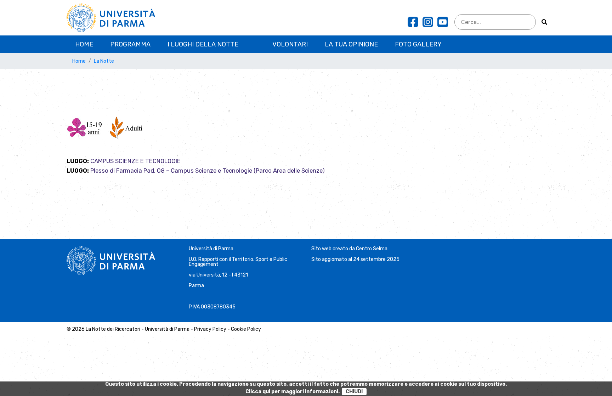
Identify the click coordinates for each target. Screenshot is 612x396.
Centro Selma (371, 249)
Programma (130, 44)
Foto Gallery (418, 44)
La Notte (104, 61)
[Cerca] (544, 22)
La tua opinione (351, 44)
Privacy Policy (210, 329)
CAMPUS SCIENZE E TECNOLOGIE (135, 160)
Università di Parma (211, 249)
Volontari (290, 44)
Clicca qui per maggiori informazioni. (292, 392)
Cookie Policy (246, 329)
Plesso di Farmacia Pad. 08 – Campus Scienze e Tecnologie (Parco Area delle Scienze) (207, 170)
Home (84, 44)
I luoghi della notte (203, 44)
